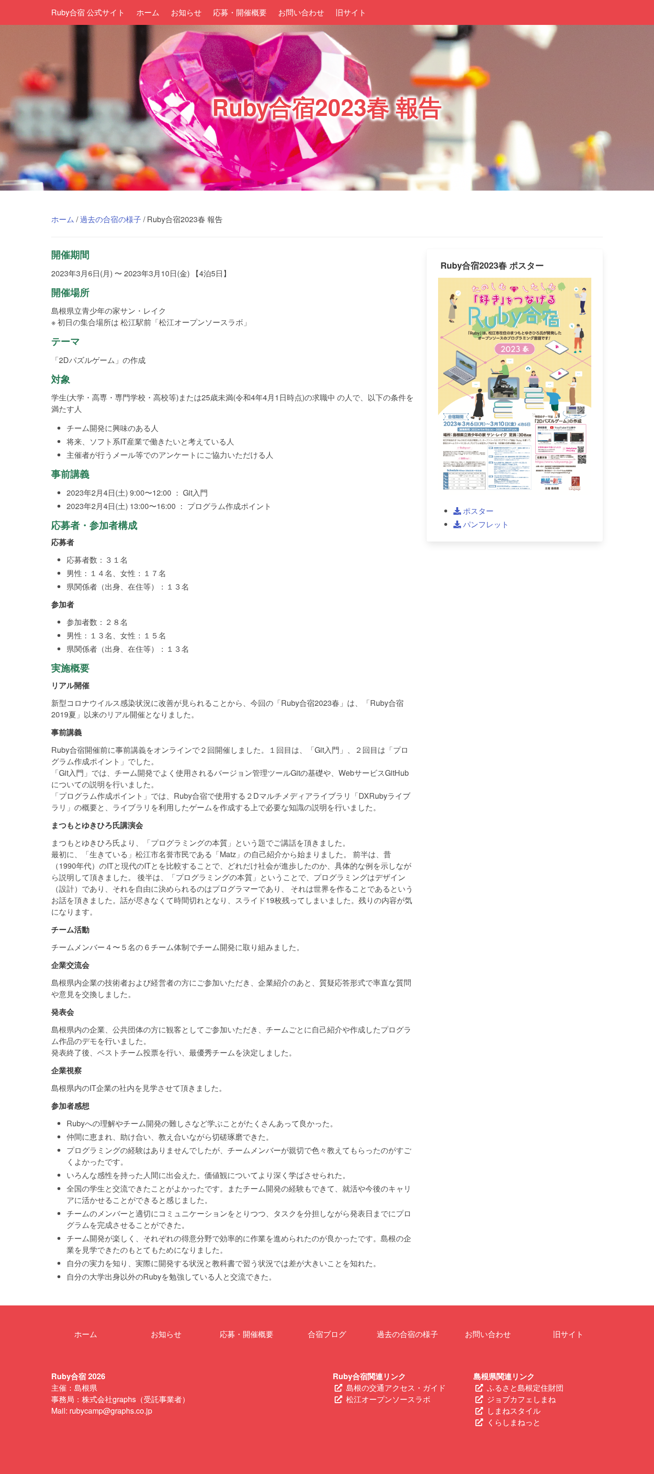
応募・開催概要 (240, 12)
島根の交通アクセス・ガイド (396, 1387)
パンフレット (485, 524)
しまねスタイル (514, 1410)
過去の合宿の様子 (110, 219)
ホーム (147, 12)
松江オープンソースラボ (388, 1399)
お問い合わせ (301, 12)
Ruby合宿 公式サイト (88, 12)
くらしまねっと (514, 1422)
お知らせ (186, 12)
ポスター (477, 510)
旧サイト (351, 12)
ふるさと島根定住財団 (525, 1387)
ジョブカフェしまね (521, 1399)
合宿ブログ (327, 1333)
